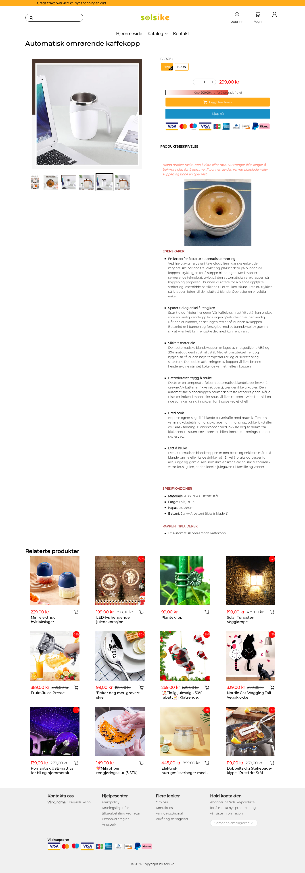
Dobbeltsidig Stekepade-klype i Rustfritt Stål (249, 770)
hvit (166, 67)
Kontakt (181, 34)
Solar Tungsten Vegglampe (240, 619)
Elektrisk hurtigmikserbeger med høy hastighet (183, 772)
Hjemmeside (129, 34)
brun (181, 67)
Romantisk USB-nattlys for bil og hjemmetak (52, 770)
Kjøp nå (218, 114)
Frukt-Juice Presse (48, 693)
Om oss (162, 802)
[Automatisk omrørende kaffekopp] (87, 114)
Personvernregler (115, 819)
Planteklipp (171, 617)
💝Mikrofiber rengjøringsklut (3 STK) (117, 770)
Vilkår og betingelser (172, 819)
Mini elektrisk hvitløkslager (43, 619)
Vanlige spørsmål (169, 813)
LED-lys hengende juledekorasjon (113, 619)
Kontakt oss (165, 808)
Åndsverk (109, 825)
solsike (169, 864)
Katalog (155, 34)
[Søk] (31, 17)
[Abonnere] (251, 823)
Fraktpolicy (110, 802)
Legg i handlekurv (220, 102)
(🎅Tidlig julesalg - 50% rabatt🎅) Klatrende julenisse (181, 697)
